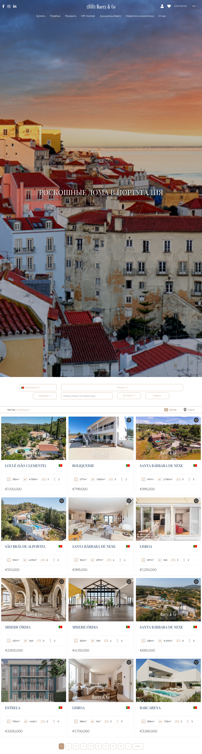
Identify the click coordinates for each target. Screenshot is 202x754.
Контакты (180, 6)
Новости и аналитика (140, 15)
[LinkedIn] (14, 6)
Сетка (172, 409)
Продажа (43, 395)
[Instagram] (9, 6)
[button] (195, 6)
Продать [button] (70, 15)
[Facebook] (3, 6)
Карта (191, 409)
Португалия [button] (31, 387)
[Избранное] (169, 6)
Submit (157, 395)
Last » (138, 746)
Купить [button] (40, 15)
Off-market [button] (88, 15)
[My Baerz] (162, 6)
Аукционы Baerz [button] (110, 15)
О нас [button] (162, 15)
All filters (128, 395)
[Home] (101, 6)
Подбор (55, 15)
